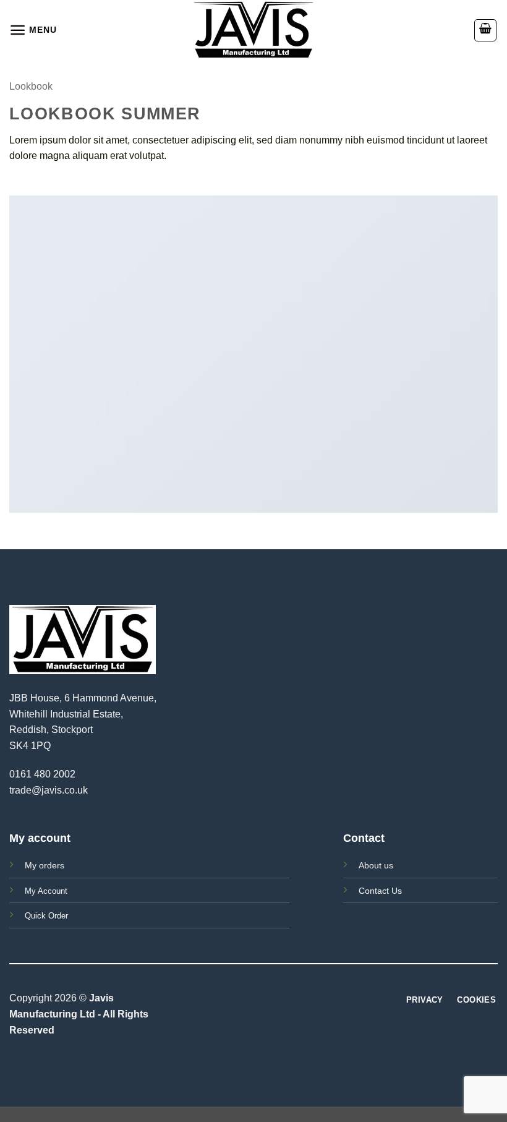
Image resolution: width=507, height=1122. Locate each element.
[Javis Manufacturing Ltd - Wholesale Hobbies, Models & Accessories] (253, 30)
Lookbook (31, 86)
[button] (32, 30)
